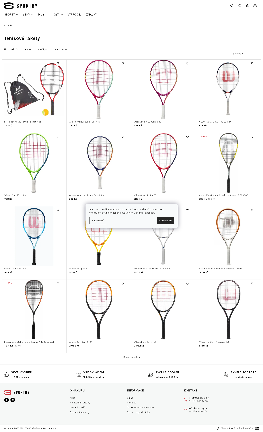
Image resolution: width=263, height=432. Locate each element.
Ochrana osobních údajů (140, 407)
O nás (130, 397)
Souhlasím (165, 220)
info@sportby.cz (198, 408)
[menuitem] (11, 14)
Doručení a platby (79, 412)
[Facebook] (6, 400)
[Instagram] (12, 400)
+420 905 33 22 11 (199, 397)
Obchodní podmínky (138, 412)
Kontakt (131, 402)
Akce (72, 397)
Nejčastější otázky (80, 402)
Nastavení (98, 220)
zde (152, 212)
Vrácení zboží (77, 407)
